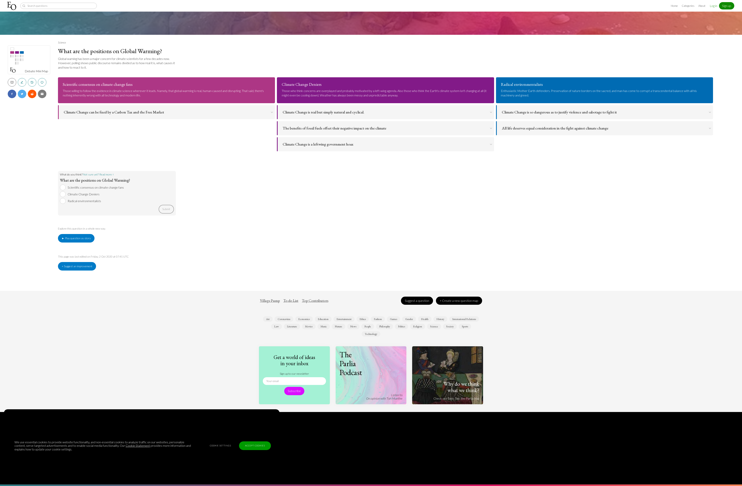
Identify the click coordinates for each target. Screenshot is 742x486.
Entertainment (344, 319)
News (353, 326)
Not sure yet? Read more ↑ (98, 174)
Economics (304, 319)
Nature (338, 326)
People (367, 326)
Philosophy (384, 326)
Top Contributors (315, 301)
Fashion (378, 319)
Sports (465, 326)
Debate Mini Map (36, 71)
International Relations (464, 319)
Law (276, 326)
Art (268, 319)
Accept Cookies (255, 445)
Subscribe (294, 391)
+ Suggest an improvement (77, 266)
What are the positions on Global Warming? (110, 51)
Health (424, 319)
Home (674, 5)
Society (450, 326)
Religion (417, 326)
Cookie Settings (220, 445)
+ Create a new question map (459, 300)
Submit (166, 209)
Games (393, 319)
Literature (292, 326)
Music (324, 326)
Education (323, 319)
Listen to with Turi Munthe (384, 396)
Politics (401, 326)
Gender (409, 319)
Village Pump (270, 301)
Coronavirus (284, 319)
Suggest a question (417, 300)
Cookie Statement (138, 445)
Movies (308, 326)
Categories (688, 5)
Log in (713, 6)
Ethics (363, 319)
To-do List (290, 301)
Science (62, 42)
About (701, 5)
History (440, 319)
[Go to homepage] (12, 6)
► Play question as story (76, 238)
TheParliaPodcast (351, 363)
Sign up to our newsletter (294, 373)
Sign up (726, 6)
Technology (371, 334)
